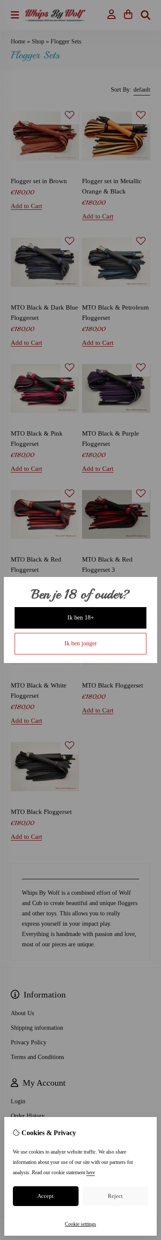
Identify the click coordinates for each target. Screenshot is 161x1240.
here (90, 1172)
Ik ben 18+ (80, 617)
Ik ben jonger (80, 643)
